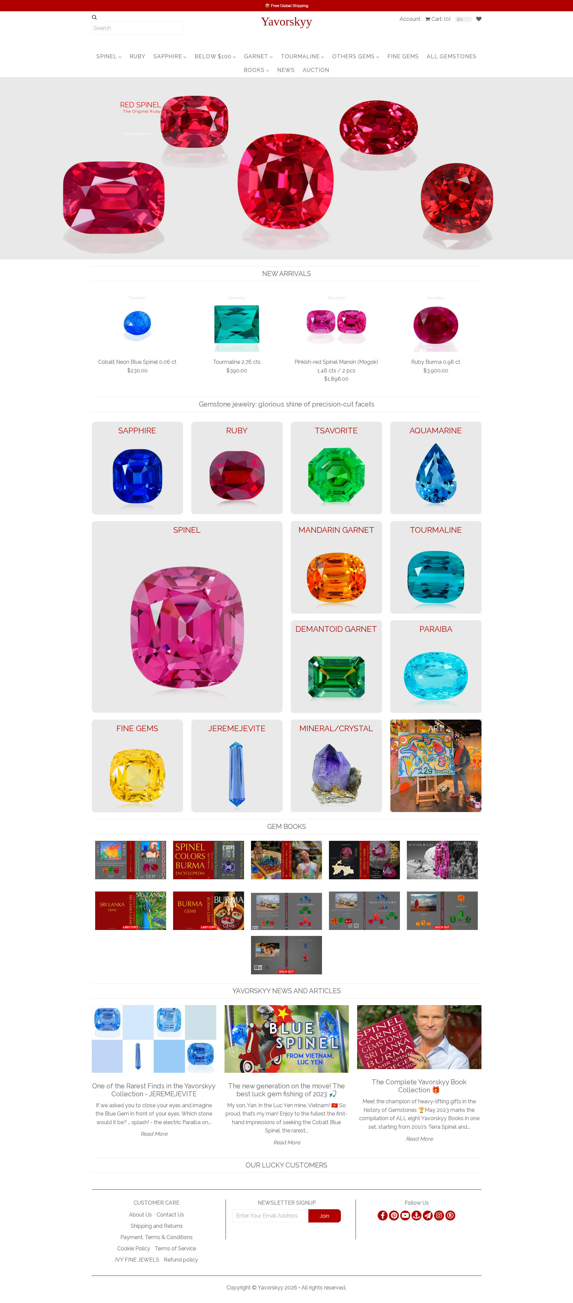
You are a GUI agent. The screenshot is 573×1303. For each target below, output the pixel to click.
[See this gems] (6, 167)
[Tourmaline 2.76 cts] (237, 322)
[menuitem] (109, 56)
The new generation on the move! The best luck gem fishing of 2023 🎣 (286, 1090)
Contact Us (170, 1215)
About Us (140, 1215)
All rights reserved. (323, 1287)
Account (410, 19)
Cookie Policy (133, 1248)
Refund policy (181, 1260)
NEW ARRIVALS (286, 274)
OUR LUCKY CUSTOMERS (286, 1165)
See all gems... (46, 143)
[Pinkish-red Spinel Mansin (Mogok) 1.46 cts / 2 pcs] (336, 322)
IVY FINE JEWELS (137, 1260)
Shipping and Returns (157, 1226)
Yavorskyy (286, 21)
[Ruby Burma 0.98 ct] (435, 322)
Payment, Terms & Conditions (156, 1237)
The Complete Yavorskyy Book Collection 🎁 (419, 1086)
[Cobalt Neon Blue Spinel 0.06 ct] (137, 322)
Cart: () (441, 19)
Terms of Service (175, 1248)
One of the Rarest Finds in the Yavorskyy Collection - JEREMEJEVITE (154, 1090)
